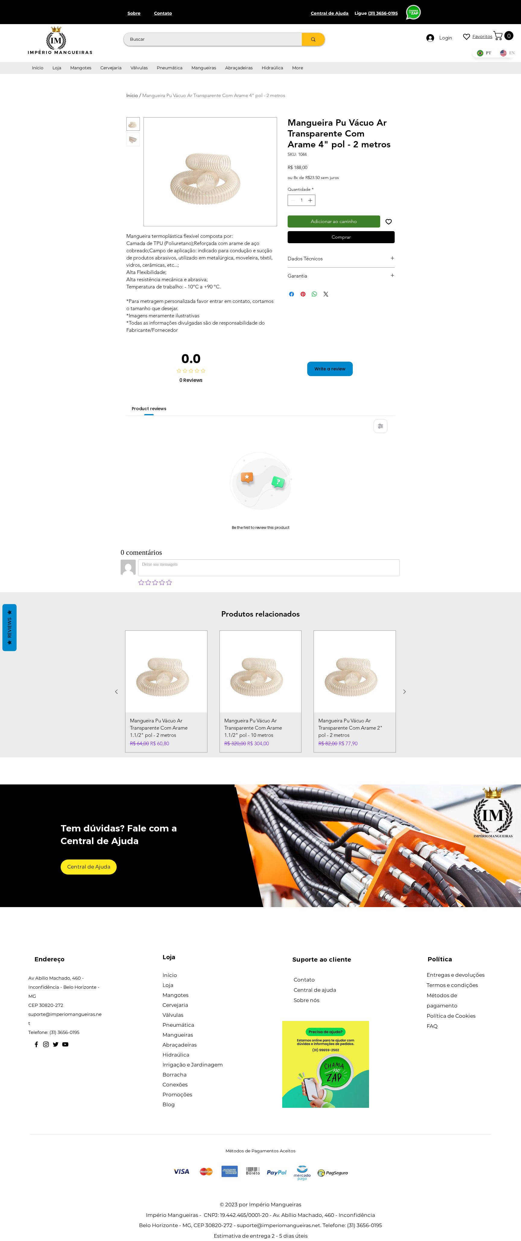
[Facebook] (36, 1044)
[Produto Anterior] (116, 691)
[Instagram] (46, 1044)
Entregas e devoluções (456, 975)
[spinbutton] (301, 200)
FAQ (432, 1026)
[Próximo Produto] (404, 691)
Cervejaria (175, 1005)
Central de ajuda (315, 990)
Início (132, 95)
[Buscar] (313, 39)
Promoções (177, 1095)
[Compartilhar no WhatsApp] (314, 294)
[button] (504, 35)
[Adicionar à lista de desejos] (389, 221)
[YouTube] (65, 1044)
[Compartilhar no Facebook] (291, 294)
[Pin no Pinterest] (303, 294)
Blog (169, 1104)
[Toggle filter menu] (380, 426)
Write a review (330, 369)
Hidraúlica (176, 1055)
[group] (260, 691)
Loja (168, 985)
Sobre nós (306, 1000)
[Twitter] (55, 1044)
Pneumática (178, 1025)
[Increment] (310, 200)
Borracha (175, 1075)
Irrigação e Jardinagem (193, 1065)
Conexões (175, 1085)
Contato (304, 980)
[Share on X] (326, 294)
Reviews (9, 627)
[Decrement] (292, 200)
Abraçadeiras (180, 1045)
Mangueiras (178, 1035)
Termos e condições (452, 985)
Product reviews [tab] (149, 409)
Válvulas (173, 1015)
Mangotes (175, 995)
